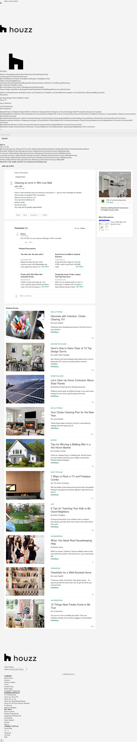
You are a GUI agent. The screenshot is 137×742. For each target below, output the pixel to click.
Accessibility (8, 718)
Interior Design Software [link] (8, 157)
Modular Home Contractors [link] (86, 127)
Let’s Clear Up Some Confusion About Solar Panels (72, 382)
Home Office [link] (21, 87)
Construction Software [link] (7, 153)
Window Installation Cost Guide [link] (70, 92)
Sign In (6, 724)
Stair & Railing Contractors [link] (123, 114)
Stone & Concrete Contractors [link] (119, 120)
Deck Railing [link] (42, 89)
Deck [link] (18, 83)
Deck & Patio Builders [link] (52, 120)
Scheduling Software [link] (82, 149)
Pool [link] (21, 83)
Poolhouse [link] (66, 83)
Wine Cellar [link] (18, 85)
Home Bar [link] (11, 85)
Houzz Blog (8, 728)
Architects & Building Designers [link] (15, 112)
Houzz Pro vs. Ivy (10, 699)
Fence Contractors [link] (65, 120)
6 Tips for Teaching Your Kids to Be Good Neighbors (71, 510)
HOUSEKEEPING (57, 536)
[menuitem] (52, 103)
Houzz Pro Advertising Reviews (14, 701)
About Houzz (8, 678)
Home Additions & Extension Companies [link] (100, 114)
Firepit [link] (30, 89)
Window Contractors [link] (64, 124)
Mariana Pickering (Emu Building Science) (69, 387)
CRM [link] (62, 160)
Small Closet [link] (66, 89)
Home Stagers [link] (52, 124)
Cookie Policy (8, 686)
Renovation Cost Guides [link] (31, 92)
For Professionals (10, 695)
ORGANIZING (55, 568)
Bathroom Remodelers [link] (50, 127)
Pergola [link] (49, 89)
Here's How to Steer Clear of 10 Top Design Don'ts (71, 349)
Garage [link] (11, 81)
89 (93, 402)
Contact (7, 722)
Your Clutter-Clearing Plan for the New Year (72, 414)
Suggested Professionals (12, 716)
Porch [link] (31, 83)
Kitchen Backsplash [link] (21, 89)
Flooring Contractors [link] (41, 118)
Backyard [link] (26, 83)
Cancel (4, 138)
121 (92, 498)
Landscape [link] (9, 83)
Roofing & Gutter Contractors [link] (21, 124)
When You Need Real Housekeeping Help (71, 542)
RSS (5, 737)
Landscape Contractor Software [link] (11, 155)
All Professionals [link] (5, 108)
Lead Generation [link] (45, 151)
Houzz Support (9, 720)
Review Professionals (11, 714)
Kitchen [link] (13, 74)
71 (93, 562)
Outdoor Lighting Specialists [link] (67, 127)
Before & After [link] (24, 98)
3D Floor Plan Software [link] (30, 149)
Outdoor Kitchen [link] (43, 83)
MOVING (54, 440)
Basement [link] (29, 87)
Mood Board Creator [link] (68, 149)
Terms (6, 684)
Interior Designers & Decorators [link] (57, 112)
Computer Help (20, 177)
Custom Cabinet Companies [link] (24, 118)
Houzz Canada (9, 711)
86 (93, 530)
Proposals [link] (68, 157)
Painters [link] (8, 124)
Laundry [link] (6, 81)
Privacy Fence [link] (57, 89)
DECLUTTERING (56, 312)
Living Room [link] (8, 76)
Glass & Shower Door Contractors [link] (100, 118)
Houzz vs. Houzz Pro (11, 697)
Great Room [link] (33, 74)
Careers (7, 680)
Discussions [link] (4, 95)
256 (92, 626)
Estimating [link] (65, 151)
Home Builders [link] (49, 114)
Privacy (6, 682)
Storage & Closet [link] (36, 79)
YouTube (7, 735)
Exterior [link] (35, 83)
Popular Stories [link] (18, 92)
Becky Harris (58, 547)
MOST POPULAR (57, 472)
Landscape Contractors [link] (37, 120)
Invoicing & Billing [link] (56, 151)
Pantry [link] (27, 74)
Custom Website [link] (33, 151)
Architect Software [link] (6, 160)
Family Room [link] (16, 76)
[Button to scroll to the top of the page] (1, 740)
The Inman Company (61, 483)
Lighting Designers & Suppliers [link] (91, 112)
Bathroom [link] (11, 79)
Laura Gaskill (58, 323)
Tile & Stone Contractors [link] (62, 114)
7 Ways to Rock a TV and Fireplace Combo (71, 478)
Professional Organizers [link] (39, 124)
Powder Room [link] (19, 79)
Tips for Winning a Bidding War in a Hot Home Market (71, 446)
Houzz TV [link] (3, 100)
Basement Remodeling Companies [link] (77, 118)
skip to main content (11, 1)
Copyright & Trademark (12, 691)
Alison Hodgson (59, 515)
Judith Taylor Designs (61, 355)
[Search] (1, 129)
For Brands (8, 705)
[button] (1, 3)
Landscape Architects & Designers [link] (17, 120)
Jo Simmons (58, 611)
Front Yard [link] (53, 83)
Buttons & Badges (10, 707)
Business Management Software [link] (11, 149)
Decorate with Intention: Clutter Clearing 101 (68, 317)
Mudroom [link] (17, 81)
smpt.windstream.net (28, 197)
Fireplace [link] (35, 89)
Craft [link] (34, 87)
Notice (13, 682)
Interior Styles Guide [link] (88, 92)
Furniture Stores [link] (76, 124)
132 (92, 338)
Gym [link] (42, 87)
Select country (9, 669)
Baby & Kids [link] (46, 79)
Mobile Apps (8, 689)
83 (93, 594)
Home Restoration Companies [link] (32, 127)
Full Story (55, 332)
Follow (44, 215)
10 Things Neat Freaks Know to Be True (70, 606)
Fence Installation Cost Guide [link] (50, 92)
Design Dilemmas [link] (13, 98)
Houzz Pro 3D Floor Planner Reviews (16, 703)
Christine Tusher (59, 451)
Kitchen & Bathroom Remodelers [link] (19, 114)
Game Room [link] (13, 87)
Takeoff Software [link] (43, 149)
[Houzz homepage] (68, 20)
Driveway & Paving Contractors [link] (82, 120)
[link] (117, 202)
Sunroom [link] (24, 76)
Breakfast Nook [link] (43, 74)
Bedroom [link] (27, 79)
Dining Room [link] (20, 74)
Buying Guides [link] (100, 92)
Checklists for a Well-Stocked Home (71, 572)
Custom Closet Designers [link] (57, 118)
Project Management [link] (21, 151)
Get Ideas (3, 71)
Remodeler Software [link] (7, 151)
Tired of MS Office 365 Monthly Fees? (118, 223)
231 (92, 434)
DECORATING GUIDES (59, 344)
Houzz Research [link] (5, 103)
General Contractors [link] (37, 114)
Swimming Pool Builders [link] (101, 120)
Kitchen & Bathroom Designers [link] (36, 112)
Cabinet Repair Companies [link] (13, 127)
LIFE (52, 504)
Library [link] (38, 87)
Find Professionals (6, 106)
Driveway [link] (60, 83)
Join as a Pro (8, 166)
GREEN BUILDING (57, 376)
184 (92, 370)
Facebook (7, 733)
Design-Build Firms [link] (74, 112)
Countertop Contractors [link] (79, 114)
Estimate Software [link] (55, 149)
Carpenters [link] (11, 118)
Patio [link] (14, 83)
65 (93, 466)
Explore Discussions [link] (21, 173)
